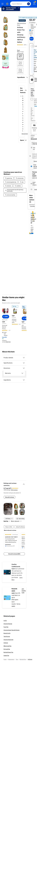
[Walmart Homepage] (7, 3)
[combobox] (20, 3)
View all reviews (9, 497)
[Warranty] (22, 373)
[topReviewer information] (14, 546)
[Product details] (24, 357)
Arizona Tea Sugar (8, 639)
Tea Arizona (7, 636)
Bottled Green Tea (8, 652)
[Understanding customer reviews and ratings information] (20, 493)
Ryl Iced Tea (7, 649)
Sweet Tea (6, 655)
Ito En (5, 620)
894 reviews (14, 490)
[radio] (20, 57)
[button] (22, 90)
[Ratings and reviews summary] (24, 483)
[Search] (28, 3)
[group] (24, 45)
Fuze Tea (6, 627)
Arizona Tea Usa (8, 623)
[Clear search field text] (26, 3)
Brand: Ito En (7, 633)
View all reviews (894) (14, 554)
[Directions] (24, 368)
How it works (35, 70)
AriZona (6, 642)
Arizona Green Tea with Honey (11, 630)
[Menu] (2, 3)
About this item (8, 352)
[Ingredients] (27, 77)
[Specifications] (24, 362)
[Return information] (30, 35)
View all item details (27, 133)
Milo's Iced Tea (7, 646)
